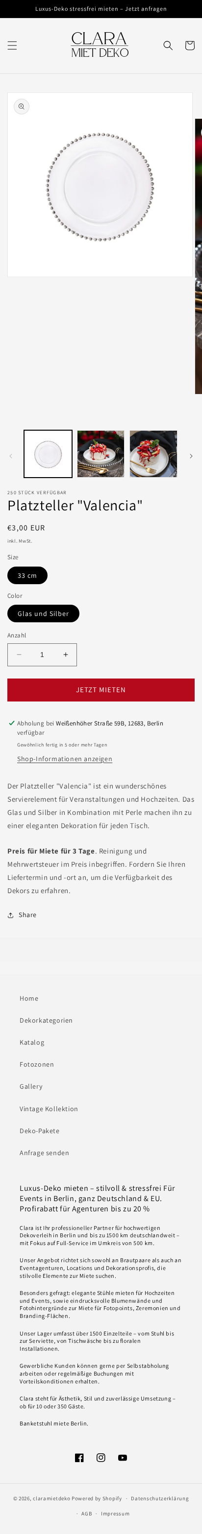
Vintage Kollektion (49, 1108)
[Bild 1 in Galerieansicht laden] (48, 454)
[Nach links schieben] (11, 456)
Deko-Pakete (40, 1130)
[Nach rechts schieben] (191, 456)
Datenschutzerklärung (160, 1498)
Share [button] (28, 914)
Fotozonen (37, 1064)
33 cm (27, 575)
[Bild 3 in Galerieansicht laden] (153, 454)
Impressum (115, 1513)
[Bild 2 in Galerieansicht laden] (101, 454)
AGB (86, 1513)
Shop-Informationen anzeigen (64, 758)
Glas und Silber (43, 613)
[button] (12, 45)
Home (29, 998)
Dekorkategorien (46, 1020)
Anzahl (16, 635)
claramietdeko (51, 1498)
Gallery (31, 1086)
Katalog (32, 1042)
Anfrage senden (44, 1152)
